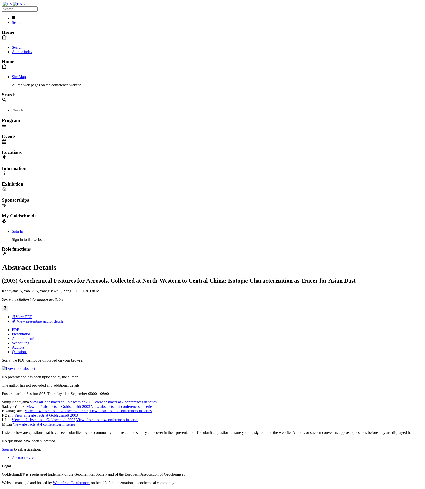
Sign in (7, 449)
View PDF (23, 317)
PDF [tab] (15, 330)
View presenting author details (40, 321)
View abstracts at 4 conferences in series (107, 420)
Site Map (19, 77)
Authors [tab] (18, 347)
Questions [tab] (19, 352)
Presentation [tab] (21, 334)
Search (17, 22)
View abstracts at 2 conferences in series (125, 402)
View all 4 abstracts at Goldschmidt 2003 (58, 406)
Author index (22, 52)
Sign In (17, 231)
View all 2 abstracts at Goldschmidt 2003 (61, 402)
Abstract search (24, 458)
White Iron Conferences (71, 483)
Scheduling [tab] (20, 343)
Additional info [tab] (23, 338)
